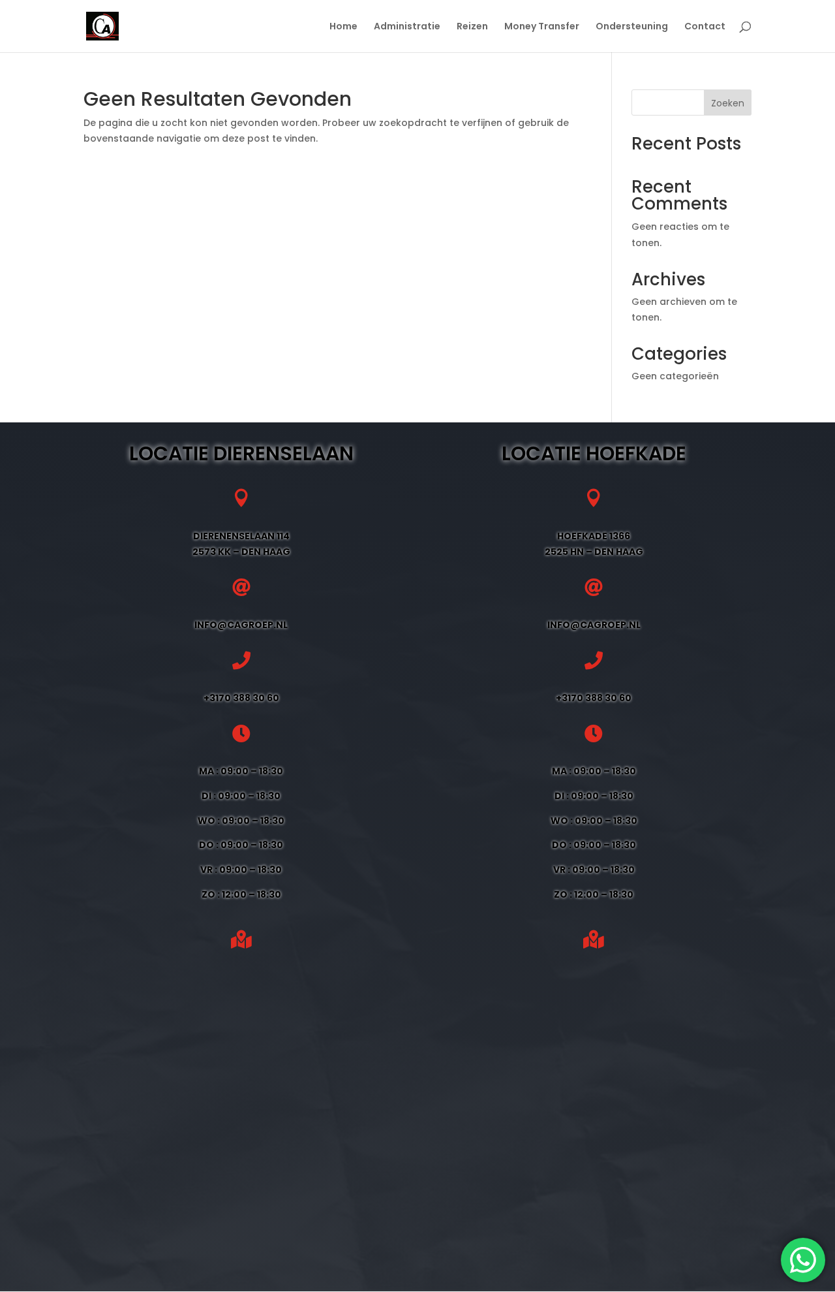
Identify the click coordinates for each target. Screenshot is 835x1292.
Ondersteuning (632, 27)
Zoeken (727, 103)
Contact (704, 27)
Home (343, 27)
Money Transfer (541, 27)
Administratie (407, 27)
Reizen (472, 27)
